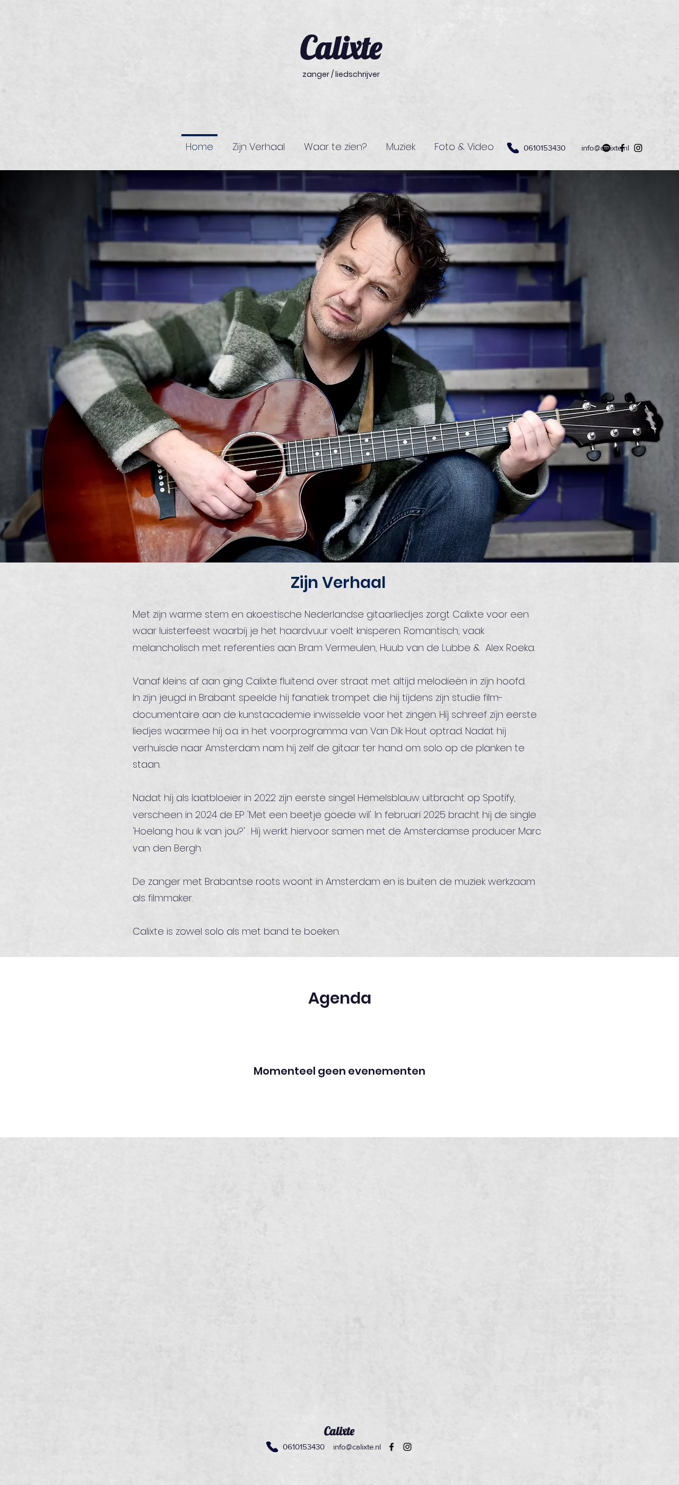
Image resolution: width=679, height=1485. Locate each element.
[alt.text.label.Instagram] (638, 148)
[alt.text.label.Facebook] (622, 148)
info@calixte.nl (357, 1446)
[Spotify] (606, 148)
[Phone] (272, 1447)
